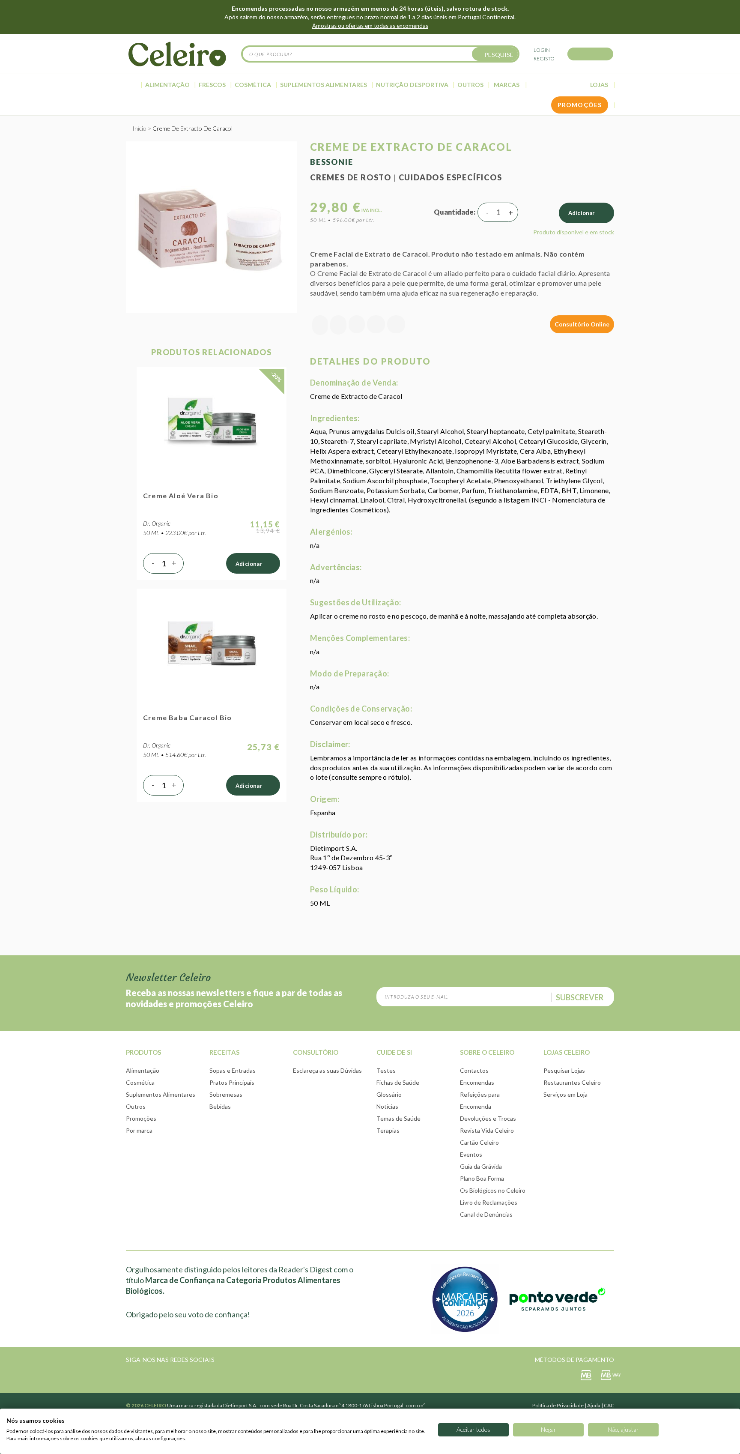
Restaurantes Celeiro (572, 1082)
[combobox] (380, 54)
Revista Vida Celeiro (487, 1130)
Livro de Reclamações (488, 1202)
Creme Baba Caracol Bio (187, 717)
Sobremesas (225, 1094)
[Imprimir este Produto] (396, 325)
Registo (544, 58)
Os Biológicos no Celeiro (492, 1190)
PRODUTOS (143, 1052)
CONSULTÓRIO (315, 1052)
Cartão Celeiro (479, 1142)
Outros (136, 1106)
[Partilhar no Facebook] (356, 325)
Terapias (388, 1130)
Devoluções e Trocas (488, 1118)
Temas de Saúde (398, 1118)
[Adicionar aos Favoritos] (338, 325)
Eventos (471, 1154)
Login (542, 50)
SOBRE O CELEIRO (487, 1052)
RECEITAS (224, 1052)
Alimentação (142, 1070)
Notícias (387, 1106)
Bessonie (331, 162)
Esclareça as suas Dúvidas (327, 1070)
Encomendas (477, 1082)
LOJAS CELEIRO (566, 1052)
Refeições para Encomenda (480, 1100)
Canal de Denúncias (486, 1214)
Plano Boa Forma (482, 1178)
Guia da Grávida (481, 1166)
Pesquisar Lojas (564, 1070)
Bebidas (220, 1106)
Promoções (141, 1118)
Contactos (474, 1070)
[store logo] (177, 54)
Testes (386, 1070)
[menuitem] (132, 84)
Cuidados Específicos (450, 177)
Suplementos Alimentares (160, 1094)
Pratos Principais (231, 1082)
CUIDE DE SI (394, 1052)
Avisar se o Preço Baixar (320, 325)
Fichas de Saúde (397, 1082)
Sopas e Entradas (232, 1070)
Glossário (389, 1094)
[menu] (370, 85)
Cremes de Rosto (350, 177)
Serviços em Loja (565, 1094)
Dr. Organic (156, 523)
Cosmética (140, 1082)
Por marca (139, 1130)
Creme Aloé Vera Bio (180, 495)
